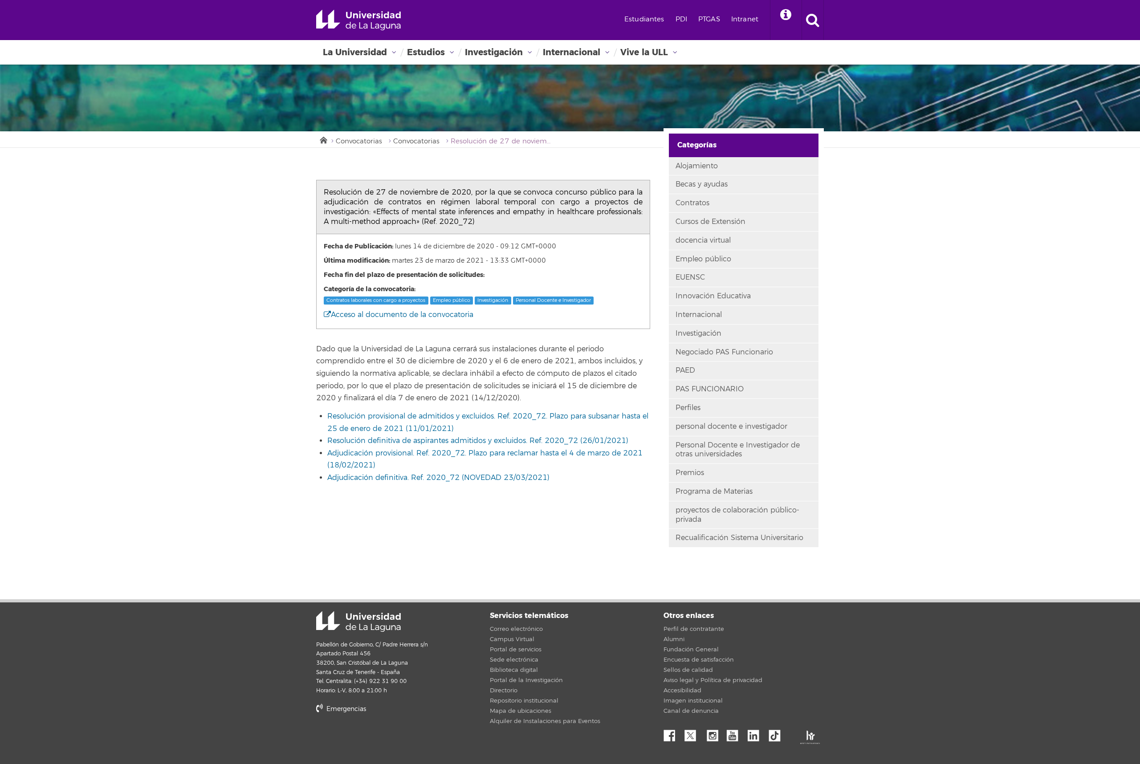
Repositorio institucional (524, 700)
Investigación (494, 52)
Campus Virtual (512, 639)
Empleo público (451, 300)
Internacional (571, 52)
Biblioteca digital (514, 670)
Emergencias (345, 709)
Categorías (697, 145)
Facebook (673, 733)
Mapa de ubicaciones (520, 711)
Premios (690, 472)
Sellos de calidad (688, 670)
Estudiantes (644, 19)
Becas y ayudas (702, 184)
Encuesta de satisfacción (699, 659)
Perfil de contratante (694, 629)
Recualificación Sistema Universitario (739, 537)
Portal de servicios (516, 649)
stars (383, 739)
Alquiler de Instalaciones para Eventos (545, 721)
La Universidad (355, 52)
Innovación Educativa (713, 296)
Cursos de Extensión (710, 221)
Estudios (426, 52)
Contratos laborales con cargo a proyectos (375, 300)
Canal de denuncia (691, 711)
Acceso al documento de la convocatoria (402, 314)
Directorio (503, 690)
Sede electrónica (514, 659)
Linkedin (756, 733)
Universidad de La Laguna (358, 20)
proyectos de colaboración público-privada (737, 515)
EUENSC (690, 277)
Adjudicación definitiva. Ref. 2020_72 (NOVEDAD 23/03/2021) (438, 477)
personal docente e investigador (731, 426)
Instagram (714, 733)
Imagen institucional (693, 700)
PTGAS (709, 19)
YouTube (735, 733)
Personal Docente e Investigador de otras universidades (738, 450)
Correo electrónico (516, 629)
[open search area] (813, 20)
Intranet (744, 19)
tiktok (777, 733)
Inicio (323, 139)
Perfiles (688, 407)
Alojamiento (697, 166)
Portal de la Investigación (526, 680)
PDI (681, 19)
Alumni (674, 639)
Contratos (692, 203)
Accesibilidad (682, 690)
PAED (685, 370)
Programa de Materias (714, 491)
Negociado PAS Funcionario (724, 352)
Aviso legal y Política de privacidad (713, 680)
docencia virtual (703, 240)
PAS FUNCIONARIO (710, 389)
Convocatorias (359, 141)
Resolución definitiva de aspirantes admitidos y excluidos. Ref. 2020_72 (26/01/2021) (477, 440)
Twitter (693, 733)
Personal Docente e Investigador (553, 300)
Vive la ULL (644, 52)
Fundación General (691, 649)
